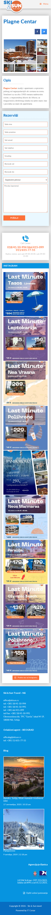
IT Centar (31, 911)
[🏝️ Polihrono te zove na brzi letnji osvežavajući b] (25, 651)
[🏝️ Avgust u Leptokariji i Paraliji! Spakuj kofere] (25, 339)
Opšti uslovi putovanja (37, 893)
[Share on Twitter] (44, 33)
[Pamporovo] (23, 829)
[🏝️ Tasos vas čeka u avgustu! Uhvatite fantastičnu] (25, 294)
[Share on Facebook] (37, 33)
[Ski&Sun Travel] (13, 4)
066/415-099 (35, 247)
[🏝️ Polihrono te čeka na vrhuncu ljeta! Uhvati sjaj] (25, 428)
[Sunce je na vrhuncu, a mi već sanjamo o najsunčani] (25, 473)
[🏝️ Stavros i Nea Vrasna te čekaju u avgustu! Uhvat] (25, 383)
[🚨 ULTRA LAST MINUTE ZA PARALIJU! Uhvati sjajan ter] (25, 562)
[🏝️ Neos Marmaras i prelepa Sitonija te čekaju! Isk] (25, 517)
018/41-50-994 (17, 247)
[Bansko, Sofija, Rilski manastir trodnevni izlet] (23, 777)
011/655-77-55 (25, 249)
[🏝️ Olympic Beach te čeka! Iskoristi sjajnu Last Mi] (25, 606)
